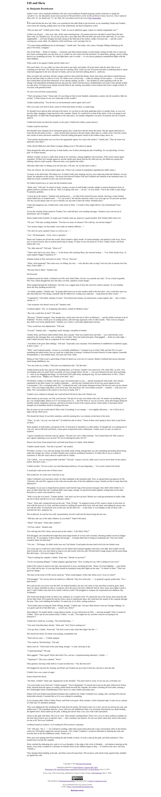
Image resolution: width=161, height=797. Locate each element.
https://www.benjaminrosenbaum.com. (80, 787)
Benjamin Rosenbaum (83, 764)
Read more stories (77, 790)
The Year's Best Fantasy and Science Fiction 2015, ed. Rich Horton (76, 769)
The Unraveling (94, 18)
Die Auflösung (97, 773)
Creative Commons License (97, 781)
